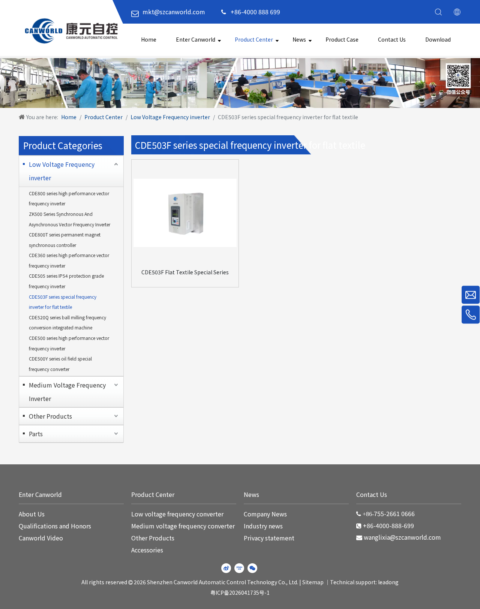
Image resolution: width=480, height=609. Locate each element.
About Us (32, 513)
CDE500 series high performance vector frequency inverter (69, 343)
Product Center (254, 39)
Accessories (147, 549)
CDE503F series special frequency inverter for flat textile (62, 301)
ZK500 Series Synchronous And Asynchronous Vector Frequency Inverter (69, 219)
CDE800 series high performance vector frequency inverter (69, 198)
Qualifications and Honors (55, 525)
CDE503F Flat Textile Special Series (185, 272)
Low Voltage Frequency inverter (61, 171)
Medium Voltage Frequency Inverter (67, 391)
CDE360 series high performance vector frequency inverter (69, 260)
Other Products (50, 415)
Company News (265, 513)
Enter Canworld (195, 39)
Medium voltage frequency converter (183, 525)
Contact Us (392, 39)
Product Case (342, 39)
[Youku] (239, 568)
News (299, 39)
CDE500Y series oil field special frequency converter (60, 363)
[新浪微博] (226, 568)
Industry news (263, 525)
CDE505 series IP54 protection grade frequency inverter (66, 280)
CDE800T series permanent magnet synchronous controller (64, 239)
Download (438, 39)
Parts (36, 433)
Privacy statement (269, 537)
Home (148, 39)
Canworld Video (41, 537)
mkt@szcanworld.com (173, 11)
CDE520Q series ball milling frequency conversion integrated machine (67, 322)
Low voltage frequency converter (177, 513)
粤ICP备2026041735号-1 (240, 592)
